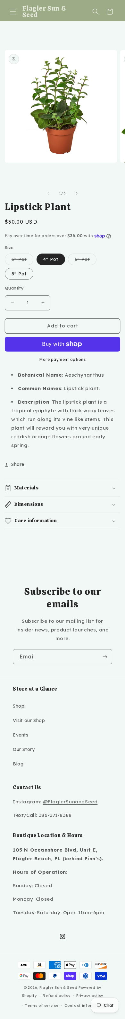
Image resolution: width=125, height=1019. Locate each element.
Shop (18, 706)
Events (21, 735)
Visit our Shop (29, 720)
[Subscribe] (105, 656)
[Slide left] (48, 193)
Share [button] (17, 464)
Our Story (24, 749)
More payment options (62, 359)
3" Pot (22, 260)
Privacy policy (89, 995)
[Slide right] (77, 193)
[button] (13, 11)
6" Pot (85, 260)
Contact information (85, 1005)
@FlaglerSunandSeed (70, 802)
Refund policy (56, 995)
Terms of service (41, 1005)
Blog (18, 764)
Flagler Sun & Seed (58, 987)
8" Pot (19, 274)
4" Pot (50, 259)
